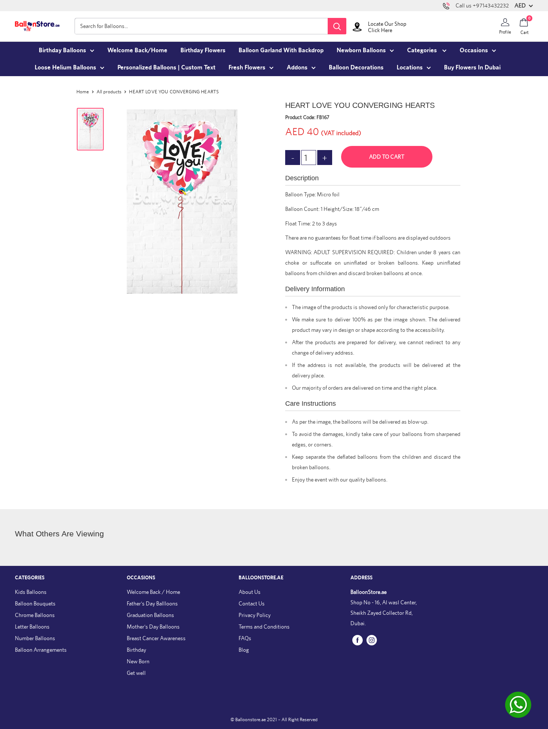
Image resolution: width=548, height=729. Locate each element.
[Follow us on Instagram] (371, 639)
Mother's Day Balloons (153, 626)
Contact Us (252, 603)
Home (82, 91)
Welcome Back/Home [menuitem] (137, 50)
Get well (136, 673)
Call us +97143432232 (482, 5)
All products (109, 91)
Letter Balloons (32, 626)
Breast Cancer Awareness (156, 638)
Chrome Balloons (35, 615)
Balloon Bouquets (35, 603)
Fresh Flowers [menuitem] (247, 67)
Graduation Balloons (150, 615)
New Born (138, 661)
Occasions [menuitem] (474, 50)
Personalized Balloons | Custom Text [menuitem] (166, 67)
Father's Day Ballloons (152, 603)
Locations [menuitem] (410, 67)
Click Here (380, 30)
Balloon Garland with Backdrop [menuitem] (281, 50)
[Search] (337, 26)
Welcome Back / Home (153, 592)
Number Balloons (35, 638)
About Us (250, 592)
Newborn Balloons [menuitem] (361, 50)
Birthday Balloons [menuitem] (62, 50)
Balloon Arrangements (41, 650)
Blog (244, 650)
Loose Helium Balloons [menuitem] (65, 67)
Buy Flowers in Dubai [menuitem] (472, 67)
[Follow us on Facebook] (357, 639)
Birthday (136, 650)
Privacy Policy (255, 615)
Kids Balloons (31, 592)
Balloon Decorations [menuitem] (356, 67)
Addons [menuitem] (297, 67)
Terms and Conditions (264, 626)
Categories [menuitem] (422, 50)
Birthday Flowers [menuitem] (203, 50)
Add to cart (386, 156)
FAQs (245, 638)
